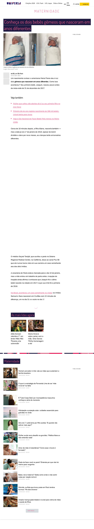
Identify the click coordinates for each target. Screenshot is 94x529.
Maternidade (47, 11)
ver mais (31, 510)
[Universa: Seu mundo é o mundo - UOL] (14, 3)
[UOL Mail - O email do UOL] (69, 4)
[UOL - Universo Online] (22, 3)
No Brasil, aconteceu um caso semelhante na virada (31, 293)
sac (65, 4)
